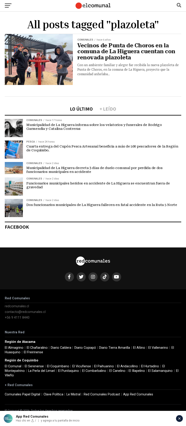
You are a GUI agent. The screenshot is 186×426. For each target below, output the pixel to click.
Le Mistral (73, 394)
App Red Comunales (138, 394)
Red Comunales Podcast (102, 394)
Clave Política (53, 394)
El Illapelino (137, 371)
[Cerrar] (179, 418)
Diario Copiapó (85, 348)
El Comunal (13, 366)
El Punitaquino (68, 371)
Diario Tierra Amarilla (114, 348)
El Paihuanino (104, 366)
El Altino (139, 348)
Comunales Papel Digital (22, 394)
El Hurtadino (150, 366)
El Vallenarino (158, 348)
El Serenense (34, 366)
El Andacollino (127, 366)
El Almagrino (14, 348)
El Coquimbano (58, 366)
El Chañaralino (37, 348)
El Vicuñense (81, 366)
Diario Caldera (61, 348)
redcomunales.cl (17, 306)
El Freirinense (33, 352)
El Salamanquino (160, 371)
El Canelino (117, 371)
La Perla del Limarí (41, 371)
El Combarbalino (94, 371)
